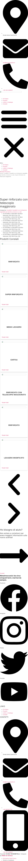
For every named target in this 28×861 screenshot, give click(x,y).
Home (1, 173)
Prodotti (5, 100)
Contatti (5, 104)
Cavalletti (6, 173)
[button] (14, 134)
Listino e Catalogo (8, 102)
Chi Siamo (5, 98)
